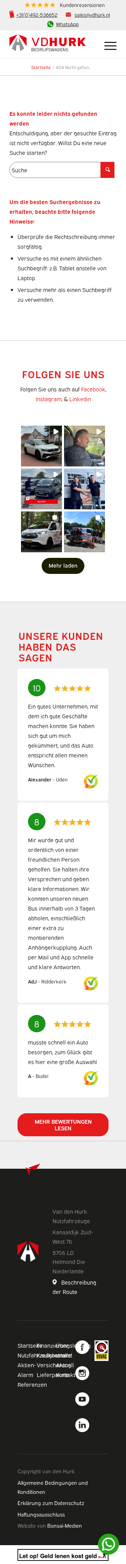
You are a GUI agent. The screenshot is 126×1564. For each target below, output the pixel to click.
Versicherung (54, 1365)
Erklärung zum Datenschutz (51, 1502)
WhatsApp (67, 24)
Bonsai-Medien (64, 1525)
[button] (41, 446)
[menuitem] (64, 5)
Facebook (93, 389)
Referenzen (32, 1384)
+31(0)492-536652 (36, 14)
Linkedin (80, 399)
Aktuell (65, 1365)
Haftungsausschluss (41, 1514)
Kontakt (65, 1374)
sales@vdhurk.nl (92, 14)
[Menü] (107, 44)
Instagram (49, 399)
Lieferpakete (53, 1374)
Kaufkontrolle (54, 1355)
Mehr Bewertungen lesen (63, 1124)
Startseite (30, 1345)
